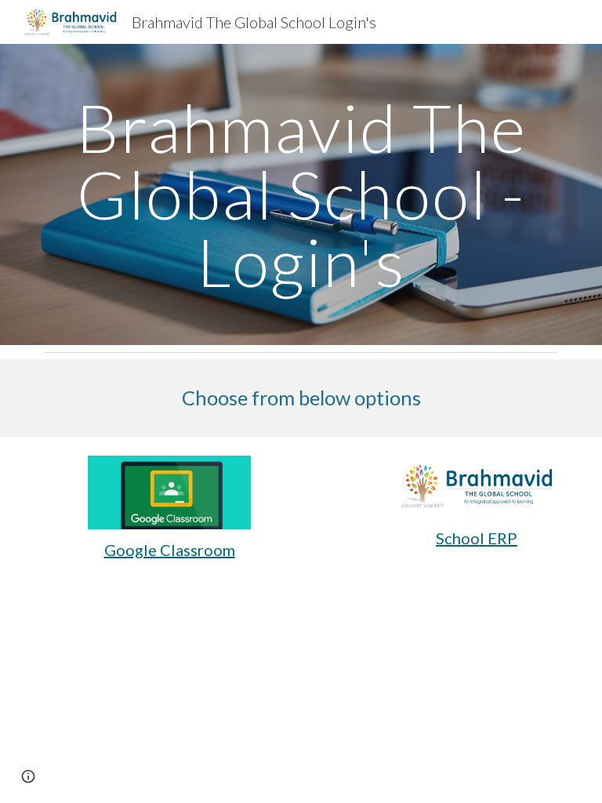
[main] (300, 194)
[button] (28, 776)
